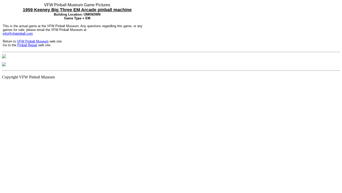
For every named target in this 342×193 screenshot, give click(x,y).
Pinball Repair (27, 45)
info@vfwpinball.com (18, 33)
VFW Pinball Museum (33, 41)
